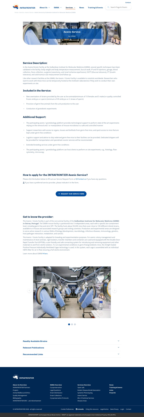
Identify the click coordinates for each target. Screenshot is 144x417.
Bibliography (17, 398)
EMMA (56, 7)
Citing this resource (92, 409)
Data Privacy (114, 409)
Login (122, 409)
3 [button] (75, 324)
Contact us (82, 179)
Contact (128, 2)
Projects (15, 390)
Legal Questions (55, 390)
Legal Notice (104, 409)
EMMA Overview (56, 385)
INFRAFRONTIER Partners (21, 387)
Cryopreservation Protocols (59, 398)
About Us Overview (20, 385)
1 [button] (69, 324)
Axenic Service (29, 12)
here (45, 253)
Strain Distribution (56, 393)
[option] (72, 292)
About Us (43, 7)
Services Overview (84, 385)
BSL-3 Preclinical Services (86, 398)
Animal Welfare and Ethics (21, 393)
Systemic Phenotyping (85, 393)
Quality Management (20, 395)
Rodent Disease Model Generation (89, 390)
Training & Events (95, 7)
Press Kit (112, 393)
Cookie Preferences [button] (67, 409)
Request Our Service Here (72, 194)
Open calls (81, 387)
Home (16, 12)
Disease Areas (82, 401)
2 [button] (72, 324)
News (81, 7)
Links (111, 390)
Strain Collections (56, 395)
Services (21, 12)
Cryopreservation (56, 387)
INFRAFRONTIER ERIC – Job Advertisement (27, 401)
